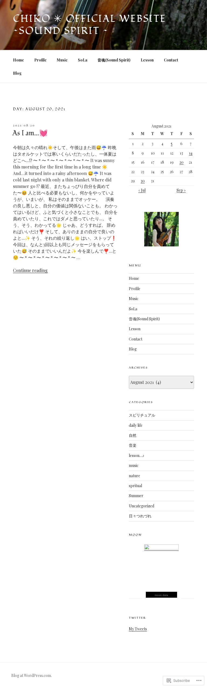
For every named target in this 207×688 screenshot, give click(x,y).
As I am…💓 (30, 133)
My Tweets (138, 628)
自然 (132, 435)
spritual (135, 485)
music (134, 465)
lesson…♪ (136, 455)
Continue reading (30, 270)
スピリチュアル (142, 415)
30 (143, 180)
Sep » (181, 190)
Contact (171, 60)
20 (182, 162)
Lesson (147, 60)
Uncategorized (141, 505)
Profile (40, 60)
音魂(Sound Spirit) (114, 60)
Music (62, 60)
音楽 (132, 445)
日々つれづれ (140, 515)
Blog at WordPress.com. (31, 675)
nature (134, 475)
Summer (136, 495)
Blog (17, 73)
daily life (136, 425)
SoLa (82, 60)
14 (190, 153)
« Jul (142, 190)
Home (18, 60)
